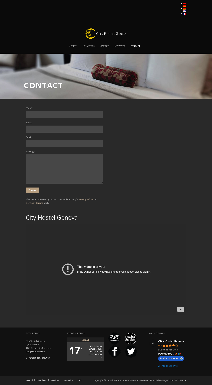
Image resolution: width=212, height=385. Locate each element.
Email (29, 122)
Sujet (28, 137)
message (30, 151)
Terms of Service (34, 203)
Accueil (73, 46)
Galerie (104, 46)
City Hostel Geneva (171, 341)
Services (55, 380)
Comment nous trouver (38, 358)
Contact (135, 46)
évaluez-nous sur (170, 358)
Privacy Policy (86, 199)
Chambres (89, 46)
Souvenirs (68, 380)
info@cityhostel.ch (35, 351)
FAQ (79, 380)
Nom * (29, 108)
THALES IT (174, 380)
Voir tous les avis (168, 365)
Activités (120, 46)
